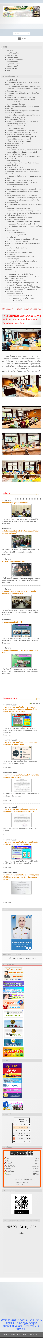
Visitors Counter (21, 1185)
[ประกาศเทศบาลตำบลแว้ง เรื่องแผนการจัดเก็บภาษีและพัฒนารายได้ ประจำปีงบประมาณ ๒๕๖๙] (21, 820)
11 (31, 499)
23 (14, 1138)
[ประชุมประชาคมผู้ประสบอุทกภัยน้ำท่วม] (21, 511)
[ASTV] (12, 1075)
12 (32, 499)
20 (24, 1136)
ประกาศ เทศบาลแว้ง (10, 705)
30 (14, 1141)
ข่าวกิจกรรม (6, 500)
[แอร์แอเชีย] (12, 1070)
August (22, 1119)
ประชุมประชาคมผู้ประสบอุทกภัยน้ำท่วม (15, 502)
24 (16, 1138)
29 (30, 1138)
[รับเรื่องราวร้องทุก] (13, 974)
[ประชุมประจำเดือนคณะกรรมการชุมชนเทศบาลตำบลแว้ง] (21, 661)
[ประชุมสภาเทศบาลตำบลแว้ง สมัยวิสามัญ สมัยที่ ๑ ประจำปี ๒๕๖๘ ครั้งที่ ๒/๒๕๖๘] (21, 602)
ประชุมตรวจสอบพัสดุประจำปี (12, 622)
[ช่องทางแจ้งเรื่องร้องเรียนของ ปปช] (13, 984)
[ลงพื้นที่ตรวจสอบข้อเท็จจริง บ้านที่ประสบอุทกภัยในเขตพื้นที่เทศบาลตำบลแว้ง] (21, 541)
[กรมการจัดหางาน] (13, 1042)
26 (22, 1138)
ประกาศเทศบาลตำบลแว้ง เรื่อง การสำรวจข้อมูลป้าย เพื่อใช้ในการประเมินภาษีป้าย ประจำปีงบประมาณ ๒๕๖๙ (21, 877)
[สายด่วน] (13, 1004)
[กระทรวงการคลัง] (12, 1080)
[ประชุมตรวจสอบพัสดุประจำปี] (21, 630)
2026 (22, 1121)
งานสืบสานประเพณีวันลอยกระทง (13, 561)
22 (30, 1136)
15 (37, 499)
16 (39, 499)
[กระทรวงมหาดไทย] (12, 1095)
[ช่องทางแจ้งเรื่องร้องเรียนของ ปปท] (13, 990)
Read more (6, 523)
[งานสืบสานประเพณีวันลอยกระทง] (21, 569)
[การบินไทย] (12, 1066)
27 (24, 1138)
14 (35, 499)
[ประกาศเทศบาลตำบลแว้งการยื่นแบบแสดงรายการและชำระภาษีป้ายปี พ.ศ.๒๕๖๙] (21, 753)
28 (27, 1138)
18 (19, 1136)
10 (29, 499)
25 (19, 1138)
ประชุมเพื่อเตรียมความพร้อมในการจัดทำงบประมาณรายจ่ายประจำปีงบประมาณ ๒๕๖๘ (21, 320)
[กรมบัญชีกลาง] (12, 1085)
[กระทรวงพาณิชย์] (12, 1090)
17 (40, 499)
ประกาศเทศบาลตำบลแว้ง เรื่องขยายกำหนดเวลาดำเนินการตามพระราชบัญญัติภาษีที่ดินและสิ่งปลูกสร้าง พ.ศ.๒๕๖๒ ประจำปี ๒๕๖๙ (20, 709)
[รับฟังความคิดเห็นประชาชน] (13, 1033)
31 (16, 1141)
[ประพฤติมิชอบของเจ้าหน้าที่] (13, 996)
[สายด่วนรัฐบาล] (13, 1023)
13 (34, 499)
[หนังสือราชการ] (13, 1014)
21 (27, 1136)
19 (22, 1136)
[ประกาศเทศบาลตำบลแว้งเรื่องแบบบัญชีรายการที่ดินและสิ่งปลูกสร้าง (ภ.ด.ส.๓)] (21, 785)
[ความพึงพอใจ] (13, 1052)
